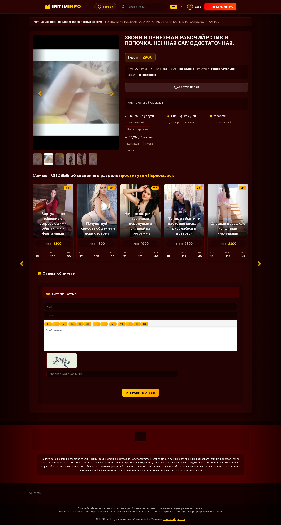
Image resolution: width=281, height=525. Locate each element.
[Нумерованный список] (104, 324)
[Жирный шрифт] (48, 324)
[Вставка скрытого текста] (144, 324)
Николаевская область (72, 21)
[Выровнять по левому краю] (72, 324)
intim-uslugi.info (44, 21)
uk (180, 6)
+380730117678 (188, 87)
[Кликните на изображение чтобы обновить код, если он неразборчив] (61, 360)
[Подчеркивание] (63, 324)
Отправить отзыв (140, 392)
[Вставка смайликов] (113, 324)
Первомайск (98, 21)
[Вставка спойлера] (137, 324)
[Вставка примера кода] (129, 324)
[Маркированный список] (96, 324)
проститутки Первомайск (146, 175)
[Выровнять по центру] (80, 324)
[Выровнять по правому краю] (87, 324)
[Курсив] (56, 324)
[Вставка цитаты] (121, 324)
